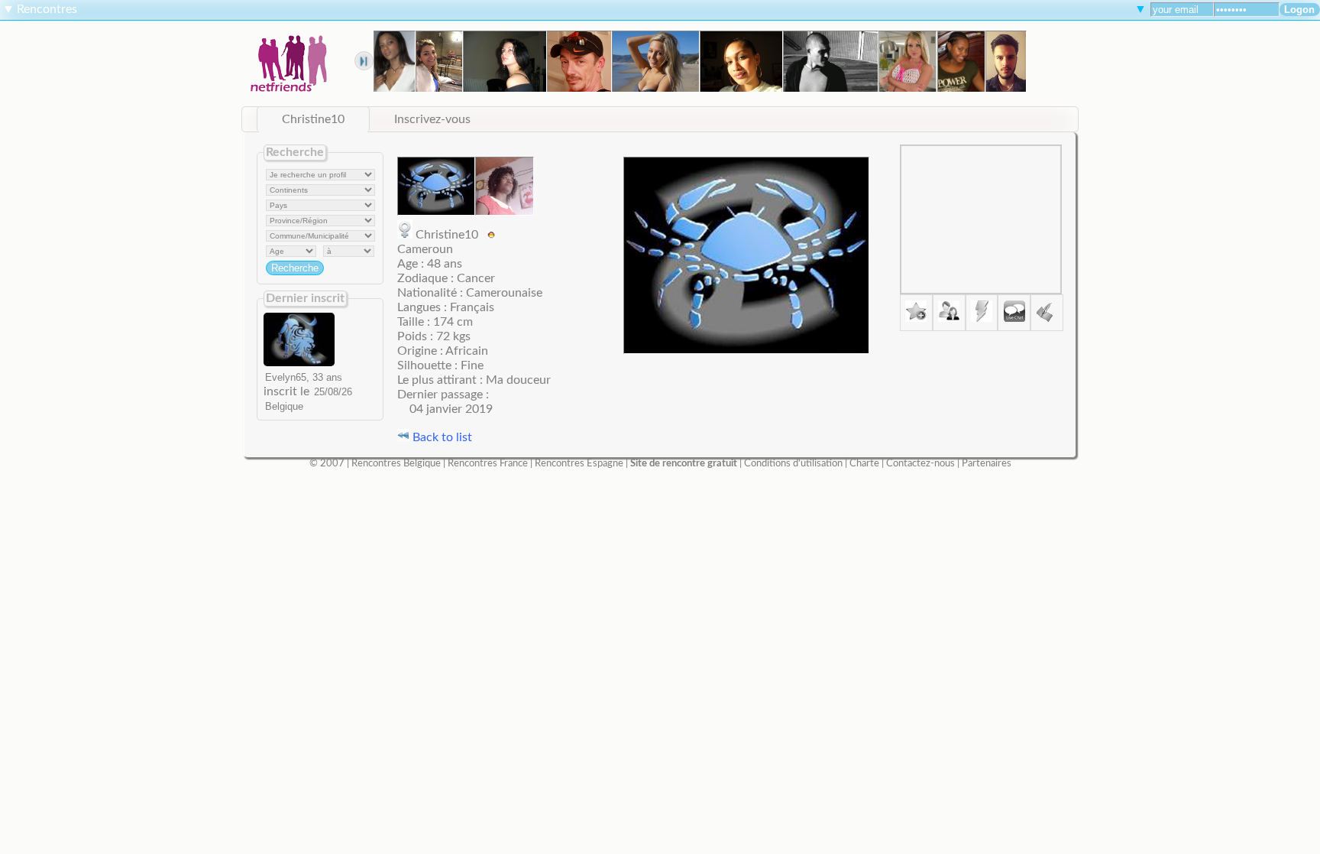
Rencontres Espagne (579, 463)
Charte (864, 463)
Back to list (440, 437)
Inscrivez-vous (432, 119)
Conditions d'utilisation (793, 463)
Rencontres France (488, 463)
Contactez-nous (920, 463)
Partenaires (986, 463)
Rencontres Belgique (396, 463)
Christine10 (313, 119)
